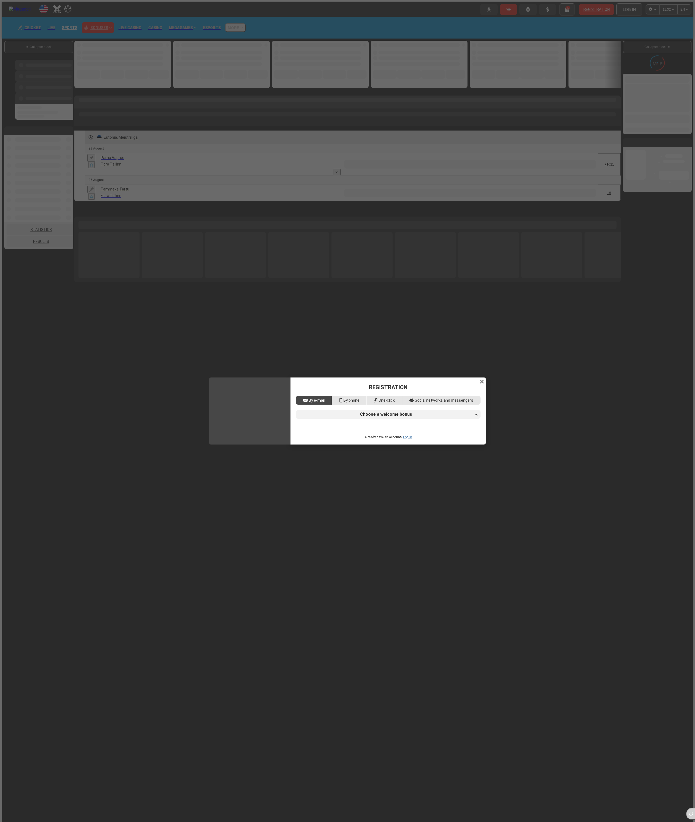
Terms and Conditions (422, 460)
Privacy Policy (456, 460)
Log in (407, 481)
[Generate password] (463, 428)
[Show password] (475, 428)
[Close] (482, 338)
